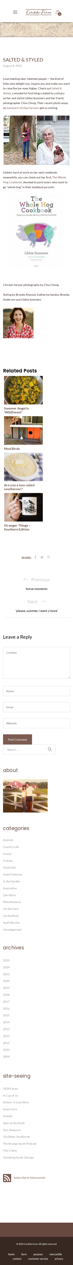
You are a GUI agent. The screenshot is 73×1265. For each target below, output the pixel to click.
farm (24, 1254)
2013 (6, 1029)
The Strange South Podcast (19, 1143)
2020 (6, 981)
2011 (6, 1043)
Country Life (11, 847)
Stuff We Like (11, 922)
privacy (59, 1258)
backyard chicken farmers (23, 108)
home (11, 1254)
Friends (8, 860)
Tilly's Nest (10, 1150)
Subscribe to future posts (29, 1177)
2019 (6, 987)
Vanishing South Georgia (18, 1157)
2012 (6, 1036)
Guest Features (12, 874)
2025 (6, 960)
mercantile (55, 1254)
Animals (8, 840)
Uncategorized (12, 929)
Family (7, 853)
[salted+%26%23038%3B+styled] (42, 557)
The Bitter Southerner (16, 1136)
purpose (38, 1254)
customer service (38, 1258)
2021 (6, 974)
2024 (6, 967)
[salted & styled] (35, 557)
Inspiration (10, 888)
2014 (6, 1022)
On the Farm (11, 908)
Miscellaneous (12, 902)
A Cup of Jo (10, 1095)
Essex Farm (10, 1109)
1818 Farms (10, 1088)
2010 (6, 1049)
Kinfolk (7, 1116)
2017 (6, 1001)
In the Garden (11, 881)
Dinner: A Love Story (16, 1102)
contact (17, 1258)
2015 (6, 1015)
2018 (6, 994)
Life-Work (9, 895)
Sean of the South (14, 1123)
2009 (6, 1056)
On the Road (11, 915)
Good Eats (9, 867)
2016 (6, 1008)
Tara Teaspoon (12, 1130)
